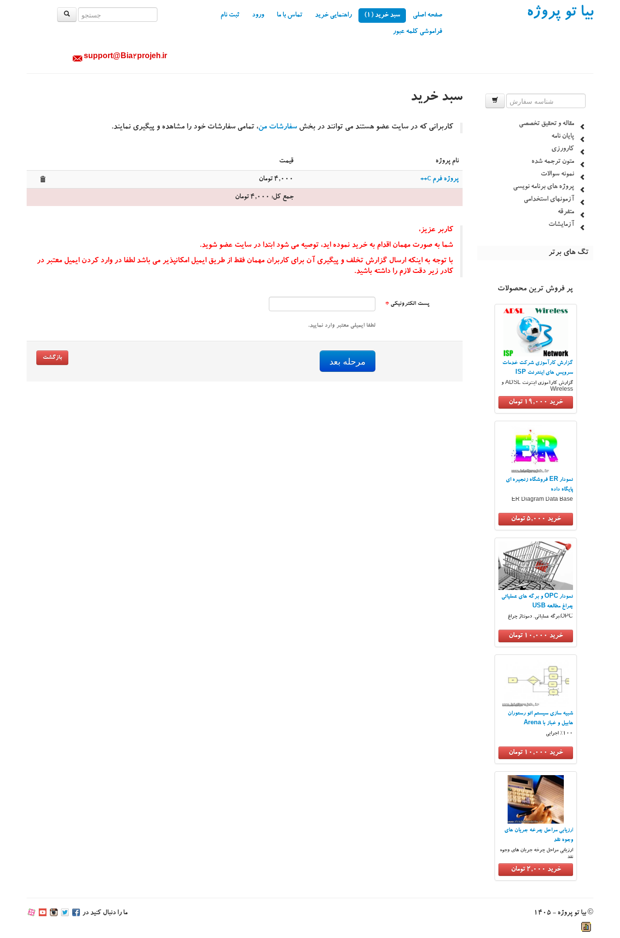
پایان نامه (562, 137)
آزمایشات (561, 225)
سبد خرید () (382, 15)
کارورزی (562, 149)
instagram (54, 913)
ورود (258, 15)
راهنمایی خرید (333, 15)
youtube (42, 913)
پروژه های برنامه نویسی (543, 187)
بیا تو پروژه (560, 13)
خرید (536, 402)
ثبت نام (229, 15)
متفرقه (566, 212)
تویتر (65, 913)
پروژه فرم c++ (439, 179)
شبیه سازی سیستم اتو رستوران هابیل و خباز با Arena (540, 719)
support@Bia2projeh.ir (125, 57)
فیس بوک (76, 913)
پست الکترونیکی (407, 304)
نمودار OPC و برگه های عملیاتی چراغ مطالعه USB (537, 602)
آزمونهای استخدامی (549, 200)
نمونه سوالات (557, 174)
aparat (31, 913)
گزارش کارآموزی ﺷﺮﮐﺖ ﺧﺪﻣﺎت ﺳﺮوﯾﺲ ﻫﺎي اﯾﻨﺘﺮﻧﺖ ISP (537, 368)
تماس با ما (289, 15)
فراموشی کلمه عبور (417, 32)
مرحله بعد (347, 361)
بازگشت (52, 357)
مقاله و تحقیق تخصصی (546, 124)
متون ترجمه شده (552, 162)
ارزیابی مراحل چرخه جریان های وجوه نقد (538, 835)
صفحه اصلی (427, 15)
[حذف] (42, 179)
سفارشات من (277, 127)
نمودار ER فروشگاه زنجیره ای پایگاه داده (539, 485)
